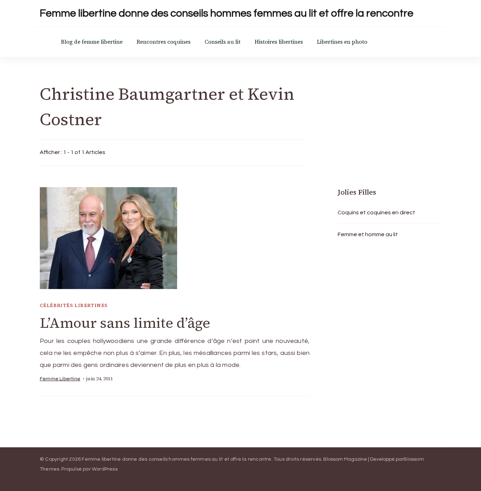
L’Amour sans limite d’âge (125, 322)
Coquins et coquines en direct (376, 212)
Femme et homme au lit (368, 234)
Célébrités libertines (74, 305)
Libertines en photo (342, 41)
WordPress (105, 469)
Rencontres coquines (163, 41)
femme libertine (60, 378)
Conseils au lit (223, 41)
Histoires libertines (279, 41)
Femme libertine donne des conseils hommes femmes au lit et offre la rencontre (226, 13)
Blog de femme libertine (92, 41)
